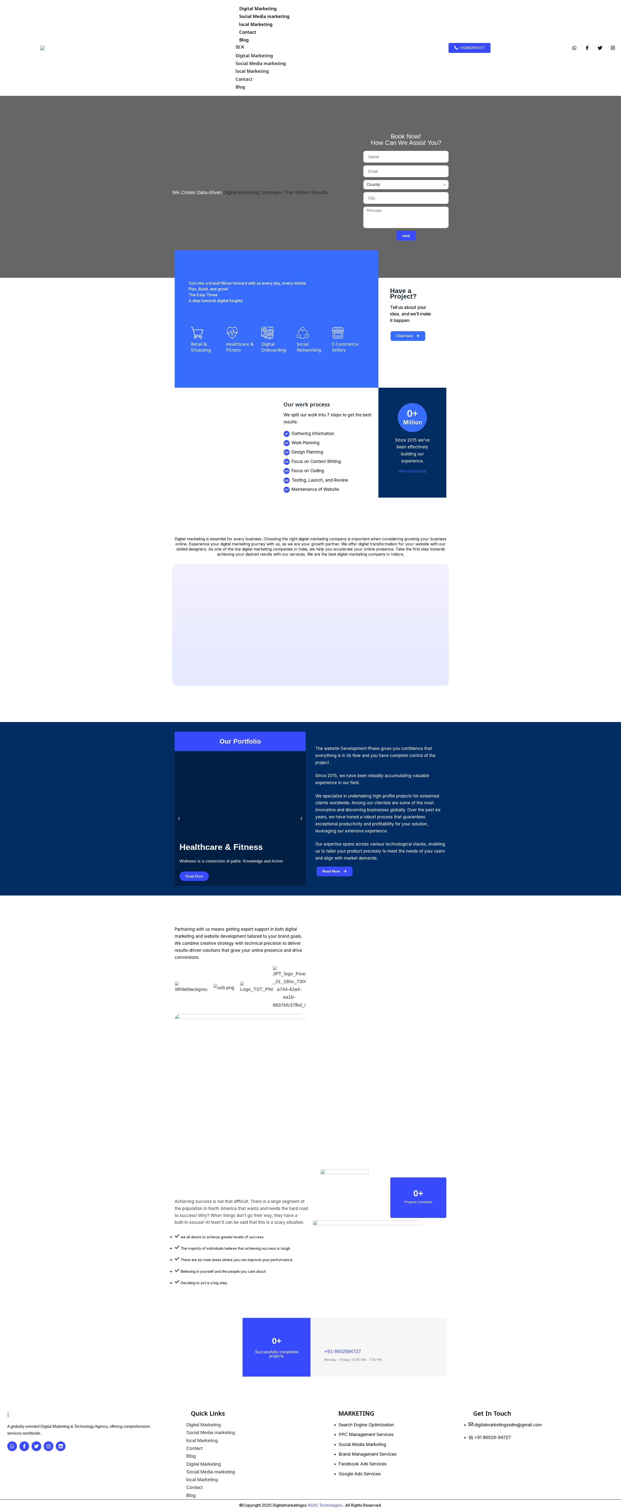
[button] (264, 48)
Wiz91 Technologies (324, 1505)
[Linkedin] (60, 1446)
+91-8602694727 (342, 1351)
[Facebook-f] (587, 47)
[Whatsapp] (574, 47)
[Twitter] (600, 47)
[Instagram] (613, 47)
